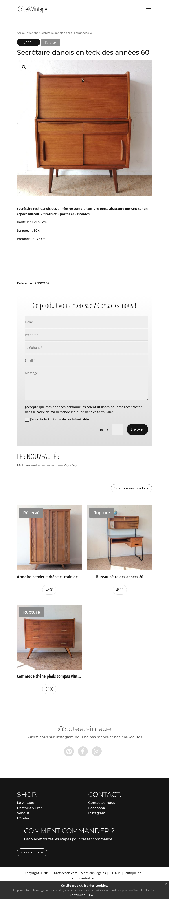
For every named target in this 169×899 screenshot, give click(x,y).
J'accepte (59, 419)
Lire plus (94, 895)
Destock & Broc (30, 808)
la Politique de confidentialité (66, 419)
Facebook (96, 808)
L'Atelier (23, 818)
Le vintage (25, 803)
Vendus (33, 33)
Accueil (21, 33)
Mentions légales (93, 873)
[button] (24, 67)
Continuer (77, 895)
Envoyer (137, 429)
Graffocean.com (65, 873)
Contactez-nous (101, 803)
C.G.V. (116, 873)
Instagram (96, 813)
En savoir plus (32, 852)
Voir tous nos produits (131, 488)
